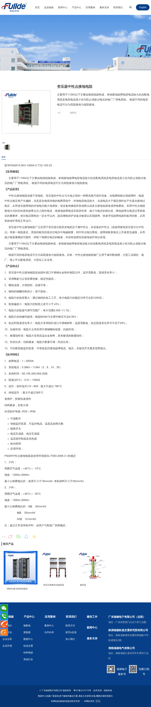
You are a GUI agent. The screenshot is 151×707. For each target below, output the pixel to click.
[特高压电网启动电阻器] (57, 579)
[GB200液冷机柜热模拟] (20, 583)
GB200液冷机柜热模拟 (17, 588)
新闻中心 (62, 7)
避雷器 (83, 584)
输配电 (73, 112)
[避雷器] (94, 579)
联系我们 (118, 7)
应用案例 (90, 7)
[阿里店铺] (4, 624)
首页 (37, 7)
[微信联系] (4, 608)
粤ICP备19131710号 (82, 690)
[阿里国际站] (4, 632)
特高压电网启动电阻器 (53, 584)
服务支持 (104, 7)
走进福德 (49, 7)
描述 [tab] (3, 156)
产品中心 (76, 7)
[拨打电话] (4, 616)
